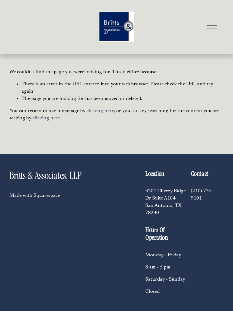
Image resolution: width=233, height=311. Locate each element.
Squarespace (47, 195)
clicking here (100, 110)
